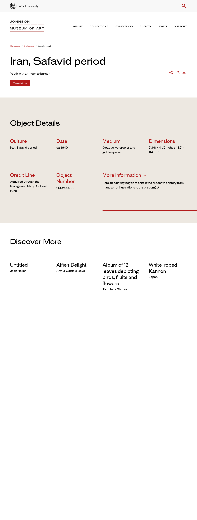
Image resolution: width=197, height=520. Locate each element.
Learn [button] (162, 26)
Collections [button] (99, 26)
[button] (184, 6)
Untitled (19, 264)
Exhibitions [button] (124, 26)
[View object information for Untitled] (29, 257)
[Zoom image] (178, 72)
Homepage (15, 45)
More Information (122, 175)
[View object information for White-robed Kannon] (168, 257)
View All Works (20, 82)
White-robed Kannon (163, 267)
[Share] (171, 73)
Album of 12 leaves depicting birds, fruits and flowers (121, 273)
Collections (29, 45)
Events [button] (145, 26)
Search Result (44, 45)
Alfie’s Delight (71, 264)
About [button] (78, 26)
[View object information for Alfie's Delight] (75, 257)
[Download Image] (184, 72)
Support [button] (180, 26)
